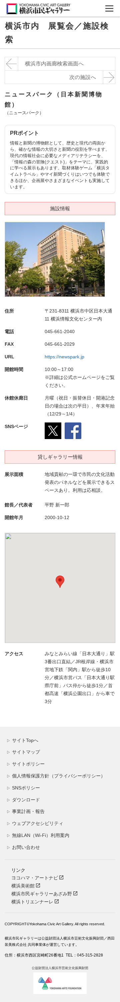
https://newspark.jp (64, 356)
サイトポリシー (26, 764)
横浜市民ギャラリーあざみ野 (42, 893)
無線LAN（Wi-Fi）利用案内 (38, 835)
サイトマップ (23, 752)
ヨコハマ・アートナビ (35, 877)
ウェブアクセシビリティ (35, 823)
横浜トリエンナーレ (33, 901)
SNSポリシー (23, 787)
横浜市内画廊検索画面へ (54, 63)
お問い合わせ (23, 847)
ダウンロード (23, 799)
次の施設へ (82, 77)
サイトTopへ (22, 740)
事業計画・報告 (26, 811)
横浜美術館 (23, 885)
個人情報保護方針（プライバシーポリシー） (56, 775)
